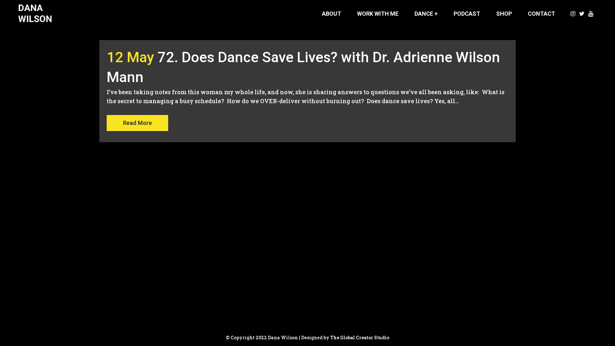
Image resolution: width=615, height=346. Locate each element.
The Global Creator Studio (359, 337)
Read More (137, 122)
